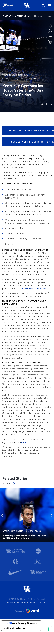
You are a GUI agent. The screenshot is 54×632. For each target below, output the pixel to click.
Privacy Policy (13, 602)
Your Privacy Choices (24, 623)
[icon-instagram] (50, 36)
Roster (38, 16)
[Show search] (43, 5)
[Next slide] (51, 515)
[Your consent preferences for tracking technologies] (49, 629)
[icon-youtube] (50, 42)
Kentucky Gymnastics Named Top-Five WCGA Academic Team (24, 536)
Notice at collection (15, 628)
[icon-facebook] (50, 26)
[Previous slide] (3, 515)
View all (6, 483)
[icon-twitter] (50, 31)
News (49, 16)
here (23, 442)
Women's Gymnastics (16, 16)
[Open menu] (49, 5)
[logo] (27, 589)
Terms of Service (28, 602)
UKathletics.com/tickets (33, 288)
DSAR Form (42, 602)
